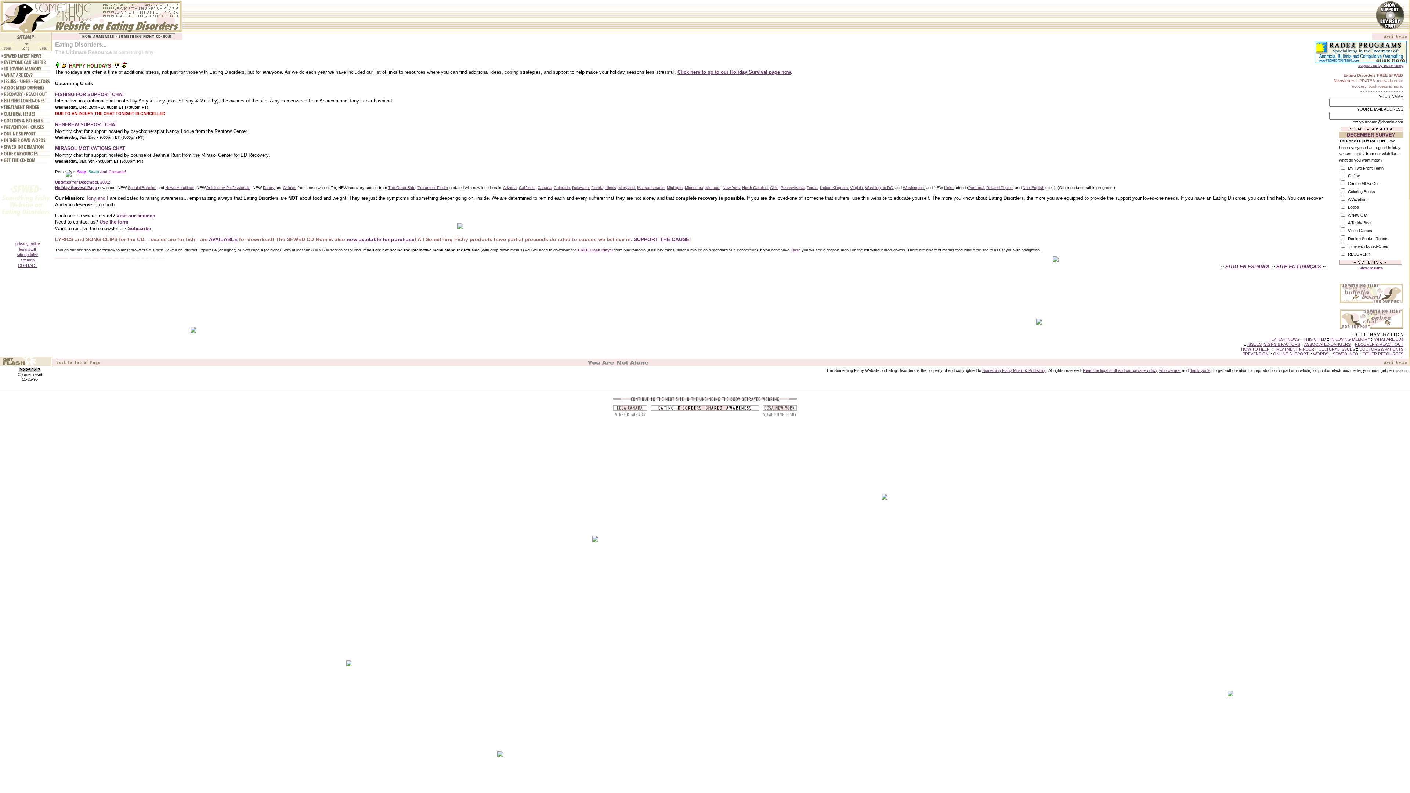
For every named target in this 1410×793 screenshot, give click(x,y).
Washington (913, 187)
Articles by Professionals (228, 187)
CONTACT (27, 265)
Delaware (580, 187)
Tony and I (97, 198)
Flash (795, 250)
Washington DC (879, 187)
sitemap (28, 260)
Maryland (626, 187)
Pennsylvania (793, 187)
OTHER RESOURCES (1383, 354)
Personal (976, 187)
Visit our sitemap (135, 215)
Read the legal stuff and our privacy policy (1120, 370)
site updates (28, 254)
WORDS (1320, 354)
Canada (545, 187)
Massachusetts (651, 187)
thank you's (1200, 370)
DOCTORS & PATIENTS (1381, 349)
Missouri (712, 187)
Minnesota (694, 187)
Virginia (856, 187)
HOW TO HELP (1255, 349)
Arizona (510, 187)
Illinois (610, 187)
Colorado (562, 187)
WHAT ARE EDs (1388, 339)
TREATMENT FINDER (1294, 349)
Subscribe (139, 228)
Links (949, 187)
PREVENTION (1256, 354)
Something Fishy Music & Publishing (1014, 370)
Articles (289, 187)
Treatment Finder (432, 187)
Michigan (675, 187)
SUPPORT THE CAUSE (661, 239)
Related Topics (999, 187)
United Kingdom (834, 187)
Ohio (774, 187)
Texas (812, 187)
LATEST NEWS (1285, 339)
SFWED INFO (1345, 354)
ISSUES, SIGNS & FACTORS (1273, 344)
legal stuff (27, 249)
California (527, 187)
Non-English (1033, 187)
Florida (597, 187)
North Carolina (755, 187)
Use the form (114, 222)
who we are (1169, 370)
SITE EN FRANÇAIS (1298, 266)
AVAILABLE (223, 239)
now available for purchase (381, 239)
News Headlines (179, 187)
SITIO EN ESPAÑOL (1247, 266)
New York (731, 187)
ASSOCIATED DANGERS (1327, 344)
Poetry (269, 187)
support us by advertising (1380, 65)
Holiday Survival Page (76, 187)
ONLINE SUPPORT (1291, 354)
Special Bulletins (142, 187)
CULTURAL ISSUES (1337, 349)
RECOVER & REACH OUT (1379, 344)
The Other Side (401, 187)
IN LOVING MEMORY (1350, 339)
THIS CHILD (1315, 339)
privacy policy (27, 244)
